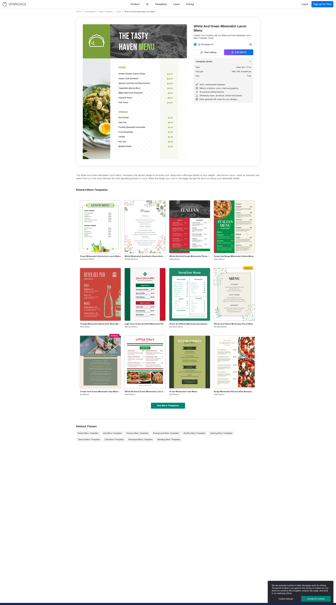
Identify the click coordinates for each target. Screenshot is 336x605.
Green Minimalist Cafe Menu (183, 391)
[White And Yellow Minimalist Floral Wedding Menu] (234, 294)
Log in (304, 4)
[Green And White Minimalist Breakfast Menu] (189, 294)
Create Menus (90, 12)
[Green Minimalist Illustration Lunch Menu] (100, 226)
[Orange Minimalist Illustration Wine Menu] (100, 294)
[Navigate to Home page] (14, 4)
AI (147, 4)
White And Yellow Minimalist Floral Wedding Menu (234, 324)
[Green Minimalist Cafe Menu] (189, 362)
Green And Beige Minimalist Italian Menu (234, 256)
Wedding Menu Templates (168, 439)
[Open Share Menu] (250, 44)
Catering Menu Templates (221, 433)
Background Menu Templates (166, 433)
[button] (208, 52)
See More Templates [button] (168, 405)
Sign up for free (322, 4)
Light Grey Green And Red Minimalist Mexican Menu (145, 324)
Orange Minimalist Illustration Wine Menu (100, 324)
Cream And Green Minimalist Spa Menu (99, 391)
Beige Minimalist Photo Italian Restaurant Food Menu (234, 391)
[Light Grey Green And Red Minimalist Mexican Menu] (145, 294)
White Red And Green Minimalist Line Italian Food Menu (145, 391)
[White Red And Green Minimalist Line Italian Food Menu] (145, 362)
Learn (176, 4)
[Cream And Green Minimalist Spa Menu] (100, 362)
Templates (161, 4)
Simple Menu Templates (88, 433)
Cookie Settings (286, 599)
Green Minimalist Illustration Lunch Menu (100, 256)
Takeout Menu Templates (89, 439)
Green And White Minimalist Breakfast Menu (189, 324)
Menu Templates (105, 12)
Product (135, 4)
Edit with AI (240, 52)
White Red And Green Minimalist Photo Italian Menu (189, 256)
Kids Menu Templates (112, 433)
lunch (118, 12)
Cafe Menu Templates (114, 439)
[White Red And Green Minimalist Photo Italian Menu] (189, 226)
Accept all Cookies (316, 599)
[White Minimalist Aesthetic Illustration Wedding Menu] (145, 226)
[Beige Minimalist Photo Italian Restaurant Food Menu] (234, 362)
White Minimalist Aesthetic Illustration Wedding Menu (145, 256)
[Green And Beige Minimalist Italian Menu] (234, 226)
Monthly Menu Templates (194, 433)
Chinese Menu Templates (138, 433)
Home (78, 12)
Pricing (190, 4)
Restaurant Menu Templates (140, 439)
